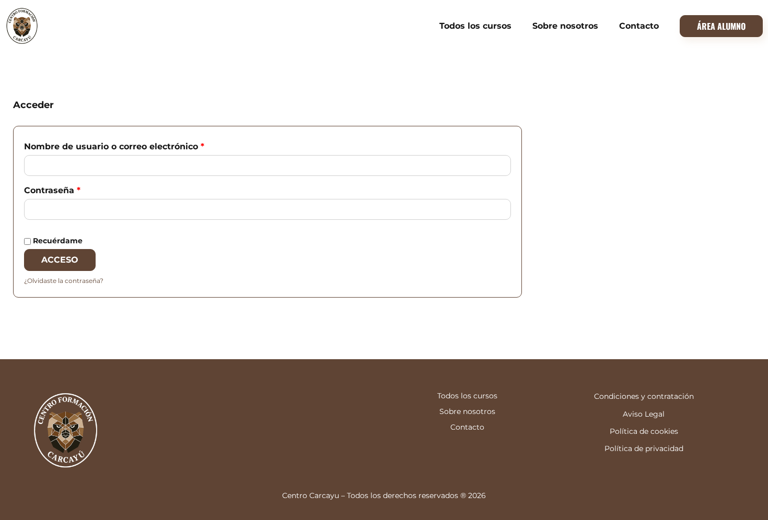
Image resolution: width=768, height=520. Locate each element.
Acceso (59, 260)
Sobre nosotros (565, 26)
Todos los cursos (475, 26)
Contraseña (77, 188)
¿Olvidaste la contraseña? (63, 281)
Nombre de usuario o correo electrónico (138, 144)
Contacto (639, 26)
